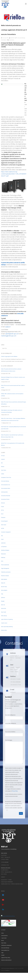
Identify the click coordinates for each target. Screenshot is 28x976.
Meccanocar (3, 553)
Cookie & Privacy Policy (5, 957)
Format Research (4, 521)
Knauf (2, 539)
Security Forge (4, 586)
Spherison (3, 597)
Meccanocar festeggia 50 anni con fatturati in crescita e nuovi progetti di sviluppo (13, 378)
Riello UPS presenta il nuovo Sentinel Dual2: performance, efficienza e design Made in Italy (12, 436)
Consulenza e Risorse (5, 499)
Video (2, 952)
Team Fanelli (3, 612)
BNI (2, 462)
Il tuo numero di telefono (10, 731)
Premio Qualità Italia (5, 564)
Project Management (5, 568)
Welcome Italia (4, 630)
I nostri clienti (3, 938)
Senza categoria (4, 590)
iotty (2, 535)
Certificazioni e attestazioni (6, 945)
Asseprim (3, 459)
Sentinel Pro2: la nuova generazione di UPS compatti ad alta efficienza (12, 444)
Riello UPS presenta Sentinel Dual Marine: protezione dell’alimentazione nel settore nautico (11, 370)
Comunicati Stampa (21, 37)
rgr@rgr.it (8, 327)
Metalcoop (3, 557)
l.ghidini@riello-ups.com (12, 333)
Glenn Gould (3, 524)
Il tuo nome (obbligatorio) (10, 715)
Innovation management (6, 532)
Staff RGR (13, 37)
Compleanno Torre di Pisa (6, 477)
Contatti (2, 955)
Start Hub (3, 604)
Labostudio (3, 543)
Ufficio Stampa (4, 615)
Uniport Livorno (4, 623)
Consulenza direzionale (5, 495)
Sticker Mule (3, 608)
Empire (2, 506)
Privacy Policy (15, 791)
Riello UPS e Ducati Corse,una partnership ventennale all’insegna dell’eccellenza (13, 403)
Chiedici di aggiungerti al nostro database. (9, 356)
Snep (2, 593)
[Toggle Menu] (26, 4)
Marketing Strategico (5, 550)
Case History (3, 470)
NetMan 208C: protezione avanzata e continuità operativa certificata (12, 394)
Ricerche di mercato (5, 575)
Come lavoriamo (4, 935)
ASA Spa (3, 455)
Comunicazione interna (5, 488)
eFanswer (3, 502)
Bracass (2, 466)
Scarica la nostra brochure (6, 960)
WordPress (8, 970)
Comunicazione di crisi (5, 484)
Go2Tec (2, 528)
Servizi (2, 940)
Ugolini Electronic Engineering (7, 619)
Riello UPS (3, 583)
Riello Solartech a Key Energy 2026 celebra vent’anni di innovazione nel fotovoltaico (11, 411)
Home (2, 933)
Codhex (2, 473)
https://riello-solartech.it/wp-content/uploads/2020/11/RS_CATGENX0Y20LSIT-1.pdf (13, 174)
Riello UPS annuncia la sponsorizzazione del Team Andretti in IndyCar (13, 386)
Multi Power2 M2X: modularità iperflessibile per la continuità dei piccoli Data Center (13, 427)
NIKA (2, 561)
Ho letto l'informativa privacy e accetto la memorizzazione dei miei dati (13, 795)
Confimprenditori (4, 492)
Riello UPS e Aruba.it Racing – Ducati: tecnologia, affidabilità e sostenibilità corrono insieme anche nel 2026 (13, 419)
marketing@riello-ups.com (8, 336)
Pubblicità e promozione (5, 572)
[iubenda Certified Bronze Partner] (8, 916)
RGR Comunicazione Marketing (8, 968)
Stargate (2, 601)
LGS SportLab (3, 546)
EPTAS (2, 510)
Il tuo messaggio (8, 740)
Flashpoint (3, 517)
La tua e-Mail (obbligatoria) (10, 723)
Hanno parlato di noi (5, 950)
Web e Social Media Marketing (7, 626)
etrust (2, 513)
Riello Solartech (4, 579)
